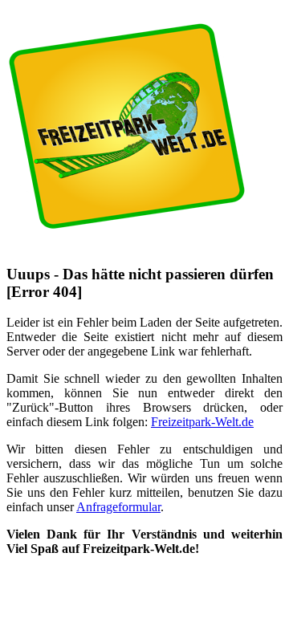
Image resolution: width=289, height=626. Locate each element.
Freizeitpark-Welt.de (202, 422)
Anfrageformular (118, 507)
